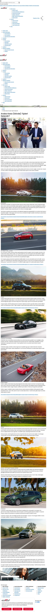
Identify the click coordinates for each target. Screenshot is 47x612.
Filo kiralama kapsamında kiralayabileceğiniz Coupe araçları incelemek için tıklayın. (19, 307)
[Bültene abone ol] (1, 578)
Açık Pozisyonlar (16, 25)
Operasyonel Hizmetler (10, 36)
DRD (4, 108)
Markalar (7, 42)
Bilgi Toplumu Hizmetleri (17, 16)
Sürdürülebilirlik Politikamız (11, 5)
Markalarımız (17, 593)
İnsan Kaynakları (16, 23)
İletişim (27, 5)
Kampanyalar (36, 5)
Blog (11, 26)
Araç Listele (7, 41)
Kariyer (12, 19)
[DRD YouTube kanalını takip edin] (39, 602)
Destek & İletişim (6, 48)
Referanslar (15, 17)
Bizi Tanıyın (12, 9)
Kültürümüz (14, 22)
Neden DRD (2, 5)
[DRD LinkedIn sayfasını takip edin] (38, 602)
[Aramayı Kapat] (0, 1)
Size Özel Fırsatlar (30, 589)
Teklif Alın (40, 591)
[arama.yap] (41, 18)
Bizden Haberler (15, 14)
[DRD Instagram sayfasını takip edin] (35, 602)
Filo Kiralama (7, 33)
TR (42, 16)
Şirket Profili (15, 10)
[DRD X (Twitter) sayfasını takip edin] (36, 602)
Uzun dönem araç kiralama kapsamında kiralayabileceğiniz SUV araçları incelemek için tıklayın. (22, 264)
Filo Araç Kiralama (21, 5)
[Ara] (19, 2)
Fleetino (31, 5)
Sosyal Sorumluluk (16, 13)
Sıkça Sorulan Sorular (9, 50)
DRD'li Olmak (15, 20)
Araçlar (4, 39)
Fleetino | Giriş (36, 18)
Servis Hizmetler (6, 32)
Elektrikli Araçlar (8, 44)
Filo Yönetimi (7, 35)
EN (42, 19)
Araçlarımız (17, 595)
